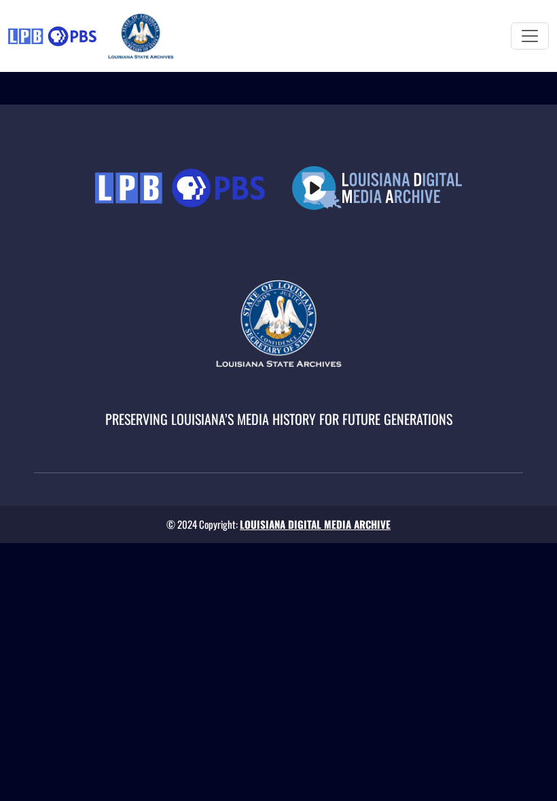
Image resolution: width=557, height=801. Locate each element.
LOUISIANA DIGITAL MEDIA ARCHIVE (315, 524)
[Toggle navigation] (530, 36)
